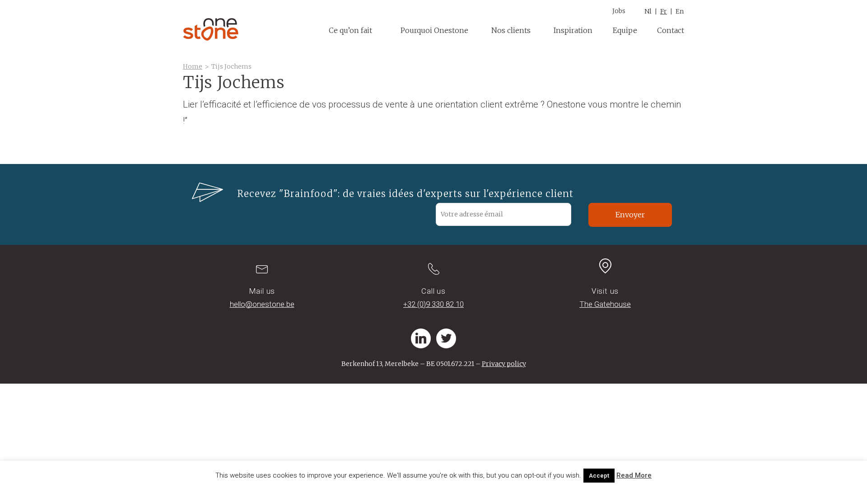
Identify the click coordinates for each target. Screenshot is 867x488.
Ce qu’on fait (350, 30)
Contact (670, 30)
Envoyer (630, 214)
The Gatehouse (605, 304)
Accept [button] (599, 475)
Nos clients (511, 30)
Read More (634, 475)
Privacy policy (504, 364)
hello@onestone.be (262, 304)
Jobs (618, 11)
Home (192, 66)
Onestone (210, 29)
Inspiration (573, 30)
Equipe (625, 30)
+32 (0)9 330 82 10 (433, 304)
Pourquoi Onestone (434, 30)
